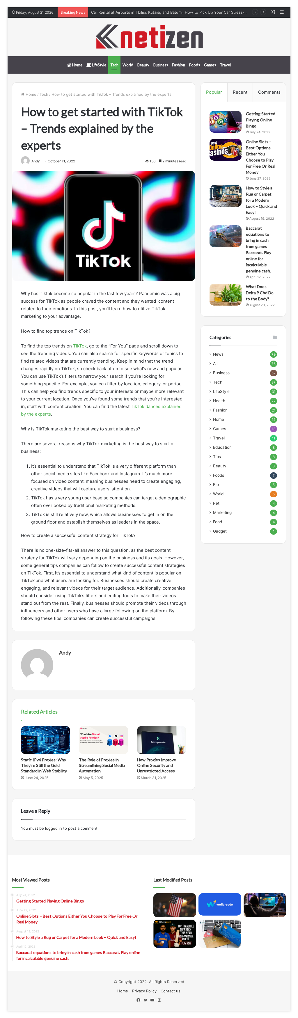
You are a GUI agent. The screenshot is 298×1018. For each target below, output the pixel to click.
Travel (225, 65)
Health (219, 400)
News (218, 354)
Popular (214, 92)
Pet (216, 503)
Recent (240, 92)
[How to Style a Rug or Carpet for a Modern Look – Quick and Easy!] (226, 196)
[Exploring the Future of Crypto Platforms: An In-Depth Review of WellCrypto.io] (219, 904)
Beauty (143, 65)
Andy (65, 652)
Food (217, 521)
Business (160, 65)
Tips (217, 456)
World (128, 65)
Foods (194, 65)
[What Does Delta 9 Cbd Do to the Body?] (226, 295)
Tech (114, 65)
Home (76, 65)
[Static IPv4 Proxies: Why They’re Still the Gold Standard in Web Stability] (45, 740)
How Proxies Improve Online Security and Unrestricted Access (156, 765)
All (215, 363)
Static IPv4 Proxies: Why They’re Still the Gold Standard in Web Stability (44, 765)
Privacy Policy (144, 991)
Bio (216, 484)
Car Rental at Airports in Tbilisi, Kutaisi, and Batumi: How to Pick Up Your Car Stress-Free (172, 12)
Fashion (178, 65)
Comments (269, 92)
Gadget (220, 531)
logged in (53, 828)
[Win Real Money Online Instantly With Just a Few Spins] (265, 905)
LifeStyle (98, 65)
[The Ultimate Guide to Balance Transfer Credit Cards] (219, 934)
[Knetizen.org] (149, 37)
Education (222, 447)
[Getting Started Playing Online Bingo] (226, 122)
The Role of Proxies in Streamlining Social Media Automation (102, 765)
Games (210, 65)
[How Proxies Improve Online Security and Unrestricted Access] (162, 740)
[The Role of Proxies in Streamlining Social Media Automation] (103, 740)
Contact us (170, 991)
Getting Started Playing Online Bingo (260, 119)
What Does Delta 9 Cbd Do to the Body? (260, 292)
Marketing (222, 512)
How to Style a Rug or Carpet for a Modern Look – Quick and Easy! (261, 200)
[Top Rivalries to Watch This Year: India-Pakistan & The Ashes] (174, 934)
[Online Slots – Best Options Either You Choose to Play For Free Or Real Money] (226, 150)
